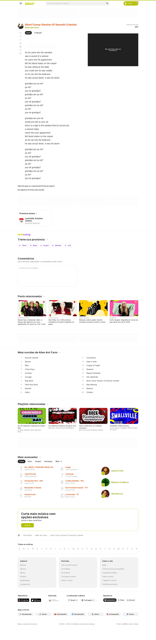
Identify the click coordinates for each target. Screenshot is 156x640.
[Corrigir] (20, 50)
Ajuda (104, 565)
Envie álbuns (65, 569)
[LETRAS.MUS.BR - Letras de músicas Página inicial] (30, 3)
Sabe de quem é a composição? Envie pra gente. (36, 186)
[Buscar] (107, 3)
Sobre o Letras (107, 576)
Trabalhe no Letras (109, 580)
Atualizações (25, 580)
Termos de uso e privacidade (113, 569)
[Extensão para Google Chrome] (54, 600)
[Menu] (21, 3)
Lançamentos (25, 584)
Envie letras (65, 573)
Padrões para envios (109, 584)
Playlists (23, 576)
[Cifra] (20, 43)
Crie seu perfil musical (69, 565)
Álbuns (22, 573)
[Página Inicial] (19, 535)
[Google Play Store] (23, 600)
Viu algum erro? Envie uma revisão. (31, 190)
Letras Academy (78, 235)
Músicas (23, 565)
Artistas (23, 569)
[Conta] (136, 3)
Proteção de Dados (109, 573)
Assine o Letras (66, 580)
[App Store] (36, 600)
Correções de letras (68, 576)
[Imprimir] (20, 46)
